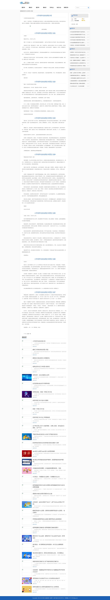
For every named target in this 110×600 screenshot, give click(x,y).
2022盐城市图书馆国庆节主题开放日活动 (78, 31)
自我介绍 (27, 330)
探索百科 (66, 7)
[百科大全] (24, 2)
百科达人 (52, 7)
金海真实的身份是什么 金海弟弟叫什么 (78, 63)
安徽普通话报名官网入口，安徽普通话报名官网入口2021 (81, 75)
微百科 (37, 7)
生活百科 (28, 11)
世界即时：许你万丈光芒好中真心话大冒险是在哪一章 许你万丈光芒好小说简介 (86, 52)
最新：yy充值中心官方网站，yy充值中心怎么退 (79, 72)
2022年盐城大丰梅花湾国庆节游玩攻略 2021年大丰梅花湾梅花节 (83, 39)
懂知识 (30, 7)
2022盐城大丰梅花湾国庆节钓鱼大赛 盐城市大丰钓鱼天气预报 (82, 37)
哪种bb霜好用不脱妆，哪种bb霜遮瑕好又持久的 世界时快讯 (82, 83)
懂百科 (23, 7)
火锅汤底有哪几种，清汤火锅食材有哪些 (78, 80)
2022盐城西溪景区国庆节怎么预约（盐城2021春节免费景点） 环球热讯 (84, 42)
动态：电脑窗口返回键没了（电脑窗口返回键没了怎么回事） (82, 60)
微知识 (44, 7)
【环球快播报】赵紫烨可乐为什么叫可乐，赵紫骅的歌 (81, 78)
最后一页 (29, 333)
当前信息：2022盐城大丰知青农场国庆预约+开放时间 (81, 45)
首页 (25, 11)
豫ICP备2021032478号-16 (59, 598)
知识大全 (59, 7)
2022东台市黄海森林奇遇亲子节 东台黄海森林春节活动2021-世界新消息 (84, 34)
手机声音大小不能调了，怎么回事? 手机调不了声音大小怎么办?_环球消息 (85, 57)
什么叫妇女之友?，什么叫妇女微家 (77, 86)
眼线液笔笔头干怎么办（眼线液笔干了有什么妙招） (80, 54)
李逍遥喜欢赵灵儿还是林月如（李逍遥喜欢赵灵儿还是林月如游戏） (83, 65)
